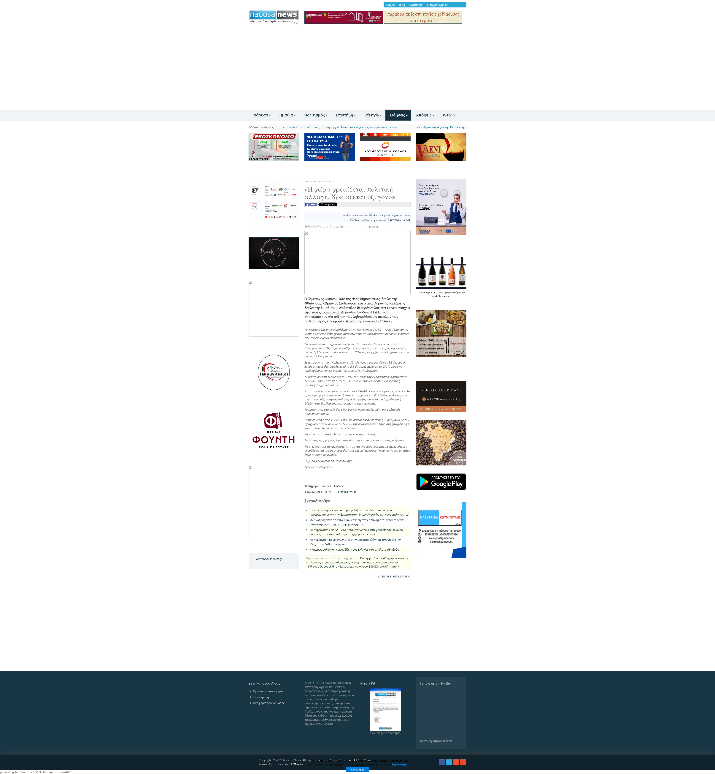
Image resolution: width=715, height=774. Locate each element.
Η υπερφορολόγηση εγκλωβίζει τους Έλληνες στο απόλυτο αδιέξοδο (354, 549)
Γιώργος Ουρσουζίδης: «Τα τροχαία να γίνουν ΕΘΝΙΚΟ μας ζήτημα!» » (354, 566)
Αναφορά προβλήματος (269, 703)
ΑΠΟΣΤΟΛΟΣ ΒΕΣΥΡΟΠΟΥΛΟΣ (336, 492)
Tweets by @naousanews (436, 741)
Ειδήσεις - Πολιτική (333, 486)
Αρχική (390, 5)
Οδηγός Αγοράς (437, 5)
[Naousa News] (274, 17)
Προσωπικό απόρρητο (268, 691)
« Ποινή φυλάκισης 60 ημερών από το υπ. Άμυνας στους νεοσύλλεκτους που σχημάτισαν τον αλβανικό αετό (357, 560)
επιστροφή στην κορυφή (394, 576)
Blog (402, 5)
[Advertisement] (357, 82)
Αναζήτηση (416, 5)
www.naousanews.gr (269, 559)
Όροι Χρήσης (261, 697)
